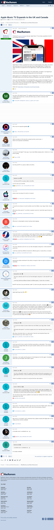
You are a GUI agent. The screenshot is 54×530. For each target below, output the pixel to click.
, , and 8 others (26, 265)
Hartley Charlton (4, 501)
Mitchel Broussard (4, 496)
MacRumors (4, 19)
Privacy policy (3, 517)
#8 (52, 190)
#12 (52, 244)
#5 (52, 149)
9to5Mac (22, 37)
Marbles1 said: (17, 370)
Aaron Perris (29, 510)
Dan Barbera (3, 505)
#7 (52, 175)
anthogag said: (17, 322)
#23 (52, 416)
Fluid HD (4, 520)
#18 (52, 341)
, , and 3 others (26, 100)
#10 (52, 218)
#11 (52, 231)
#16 (52, 302)
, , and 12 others (23, 226)
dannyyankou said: (17, 273)
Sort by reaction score (20, 19)
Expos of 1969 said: (18, 386)
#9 (52, 203)
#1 (52, 28)
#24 (52, 428)
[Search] (50, 5)
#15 (52, 289)
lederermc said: (17, 178)
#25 (52, 441)
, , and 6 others (26, 239)
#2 (52, 92)
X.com (4, 489)
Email (2, 489)
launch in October (22, 36)
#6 (52, 162)
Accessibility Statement (12, 517)
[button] (1, 2)
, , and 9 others (26, 198)
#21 (52, 383)
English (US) (50, 518)
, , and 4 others (24, 185)
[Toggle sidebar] (52, 6)
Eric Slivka (29, 487)
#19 (52, 354)
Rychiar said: (16, 444)
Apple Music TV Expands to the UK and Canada (28, 86)
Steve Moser (3, 510)
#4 (52, 136)
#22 (52, 403)
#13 (52, 257)
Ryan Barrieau (29, 505)
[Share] (50, 28)
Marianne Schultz (30, 501)
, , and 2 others (23, 336)
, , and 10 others (24, 213)
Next (10, 24)
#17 (52, 319)
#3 (52, 123)
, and (21, 131)
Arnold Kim (3, 487)
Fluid (1, 520)
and (19, 349)
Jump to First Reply (22, 28)
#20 (52, 367)
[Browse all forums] (48, 5)
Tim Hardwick (29, 496)
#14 (52, 270)
